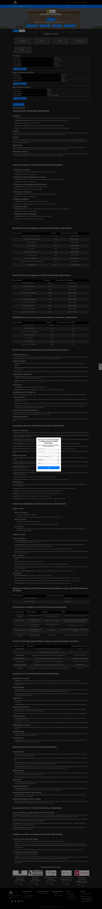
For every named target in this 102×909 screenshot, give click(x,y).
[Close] (60, 439)
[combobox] (39, 456)
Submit (48, 467)
